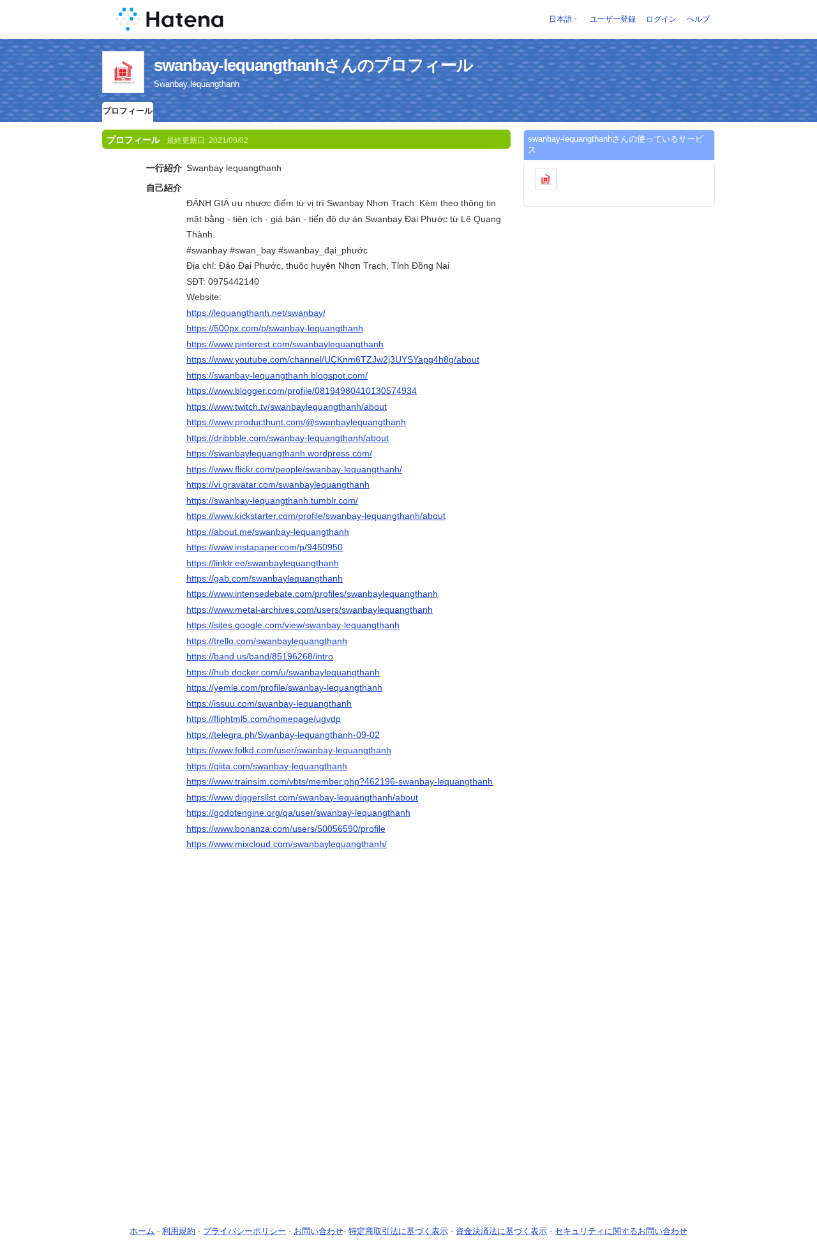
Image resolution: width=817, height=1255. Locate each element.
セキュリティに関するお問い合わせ (621, 1231)
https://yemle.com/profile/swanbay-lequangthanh (284, 687)
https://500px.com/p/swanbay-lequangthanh (274, 328)
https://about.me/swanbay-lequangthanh (267, 532)
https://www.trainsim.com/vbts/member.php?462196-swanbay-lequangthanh (339, 781)
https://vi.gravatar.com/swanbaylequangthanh (278, 484)
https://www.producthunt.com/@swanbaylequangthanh (296, 422)
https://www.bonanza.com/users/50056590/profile (286, 828)
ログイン (661, 19)
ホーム (142, 1231)
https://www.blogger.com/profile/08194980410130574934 (301, 391)
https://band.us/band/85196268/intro (259, 656)
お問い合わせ (318, 1231)
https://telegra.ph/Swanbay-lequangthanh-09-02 (283, 735)
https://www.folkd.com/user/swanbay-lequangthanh (288, 750)
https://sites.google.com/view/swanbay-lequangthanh (293, 625)
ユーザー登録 (613, 19)
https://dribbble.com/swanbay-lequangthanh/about (287, 438)
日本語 (560, 19)
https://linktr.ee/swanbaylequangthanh (262, 563)
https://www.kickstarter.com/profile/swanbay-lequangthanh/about (316, 516)
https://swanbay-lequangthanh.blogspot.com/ (277, 375)
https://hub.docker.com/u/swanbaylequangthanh (283, 672)
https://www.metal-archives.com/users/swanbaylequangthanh (309, 610)
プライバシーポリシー (244, 1231)
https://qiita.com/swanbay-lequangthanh (266, 766)
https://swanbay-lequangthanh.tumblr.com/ (272, 500)
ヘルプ (698, 19)
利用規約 (178, 1231)
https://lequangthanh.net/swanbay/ (256, 313)
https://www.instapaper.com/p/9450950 (264, 547)
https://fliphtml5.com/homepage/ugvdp (263, 719)
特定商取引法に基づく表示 (398, 1231)
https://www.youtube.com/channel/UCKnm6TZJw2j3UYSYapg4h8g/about (332, 359)
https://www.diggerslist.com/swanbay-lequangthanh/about (302, 797)
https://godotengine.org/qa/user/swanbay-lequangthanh (298, 813)
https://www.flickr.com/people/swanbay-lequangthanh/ (294, 469)
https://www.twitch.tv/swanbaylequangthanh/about (286, 407)
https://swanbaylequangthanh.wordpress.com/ (279, 453)
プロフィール (128, 111)
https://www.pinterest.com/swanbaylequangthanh (285, 344)
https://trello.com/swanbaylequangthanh (266, 641)
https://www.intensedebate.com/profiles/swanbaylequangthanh (312, 594)
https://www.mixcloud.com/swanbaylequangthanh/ (286, 844)
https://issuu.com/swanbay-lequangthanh (269, 703)
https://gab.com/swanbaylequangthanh (264, 578)
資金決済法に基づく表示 (501, 1231)
